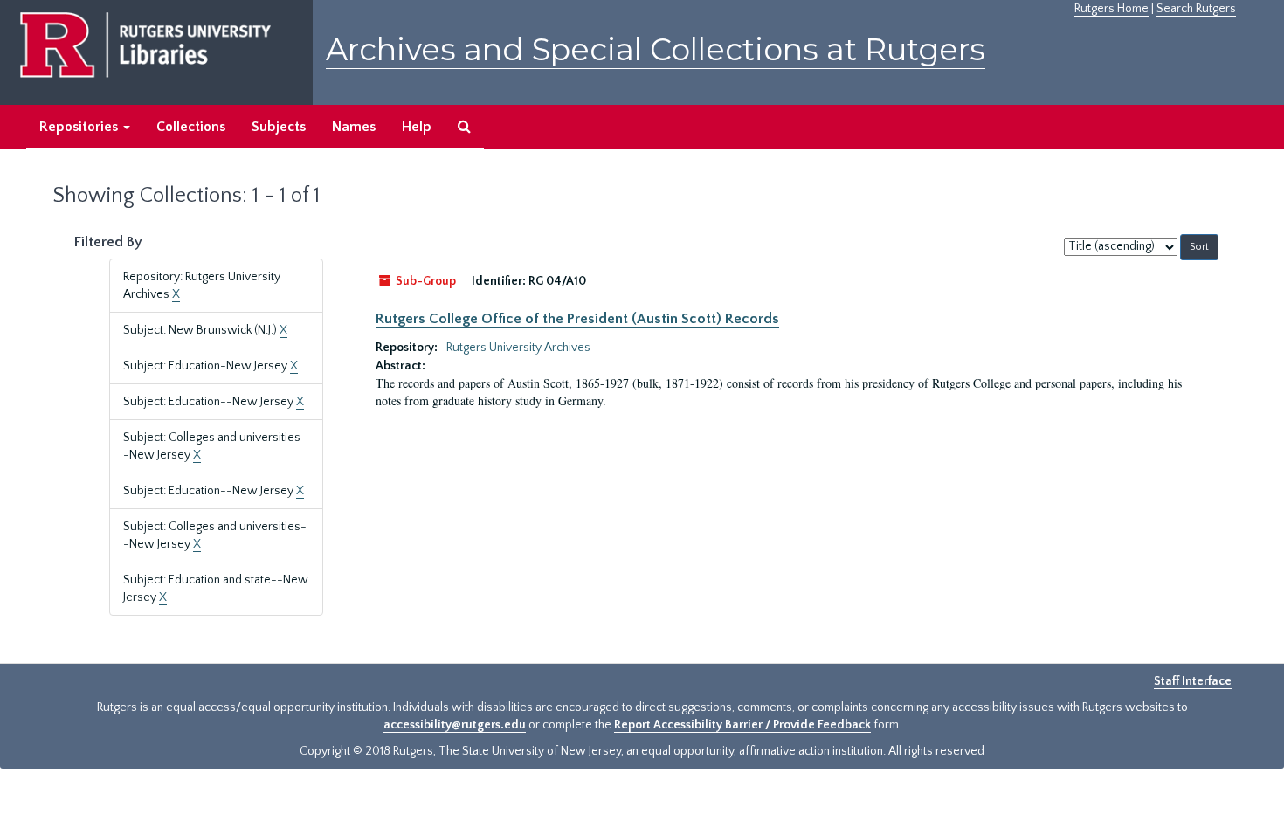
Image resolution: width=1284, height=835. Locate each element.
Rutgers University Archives (518, 348)
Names (354, 127)
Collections (190, 127)
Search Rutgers (1196, 9)
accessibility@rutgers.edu (454, 725)
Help (416, 127)
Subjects (279, 127)
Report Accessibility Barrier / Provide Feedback (742, 725)
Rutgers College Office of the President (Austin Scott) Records (577, 319)
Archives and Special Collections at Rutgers (655, 49)
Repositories (80, 127)
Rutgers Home (1111, 9)
